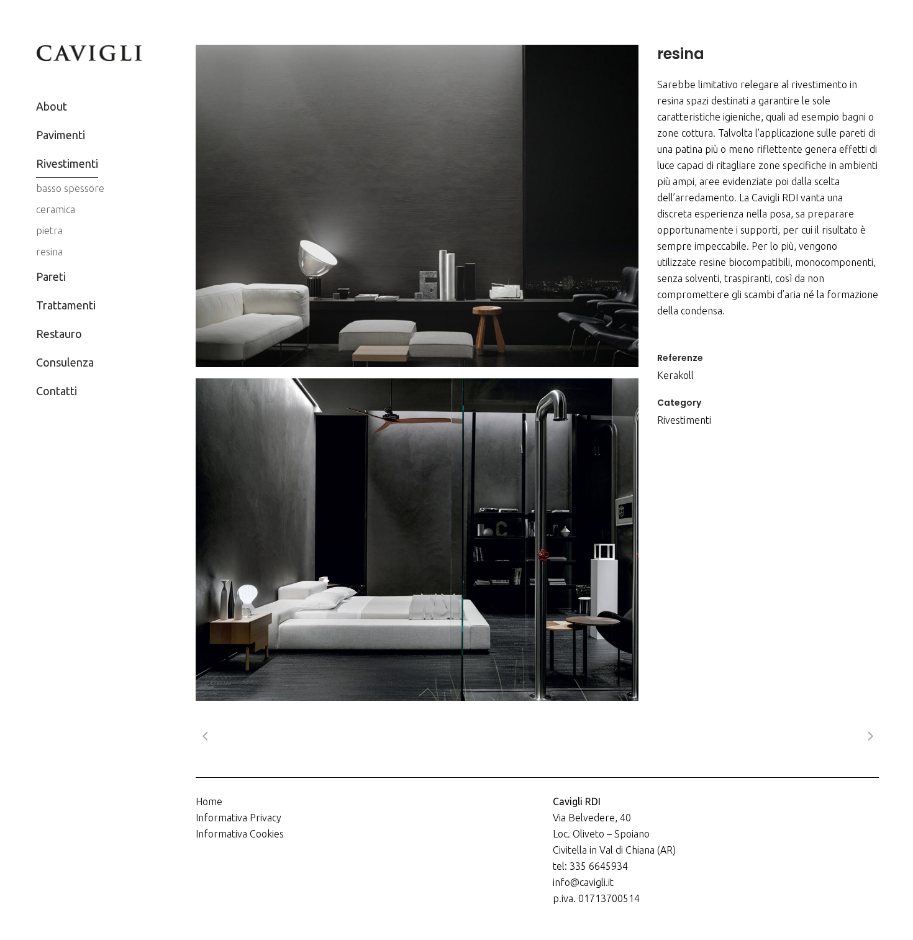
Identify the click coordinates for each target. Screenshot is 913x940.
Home (209, 801)
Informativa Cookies (240, 833)
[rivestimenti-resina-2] (417, 539)
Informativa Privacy (238, 817)
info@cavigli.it (583, 882)
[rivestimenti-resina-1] (417, 206)
